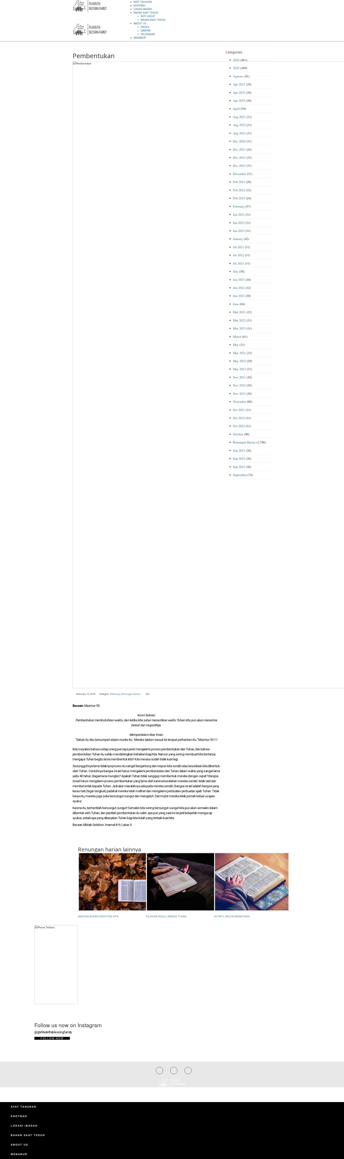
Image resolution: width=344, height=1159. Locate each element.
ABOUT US (139, 23)
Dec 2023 (239, 165)
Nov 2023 (239, 393)
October (238, 434)
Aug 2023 (239, 133)
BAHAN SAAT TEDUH (145, 12)
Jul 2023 (238, 263)
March (237, 336)
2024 (236, 60)
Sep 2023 (239, 467)
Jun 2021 (239, 279)
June (236, 304)
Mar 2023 (239, 328)
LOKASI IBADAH (142, 9)
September (240, 475)
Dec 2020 (239, 141)
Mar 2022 (239, 320)
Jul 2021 (238, 247)
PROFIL (145, 27)
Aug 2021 (239, 117)
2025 (236, 68)
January (238, 239)
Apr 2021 (239, 84)
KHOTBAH (139, 5)
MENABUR (139, 37)
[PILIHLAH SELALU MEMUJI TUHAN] (177, 881)
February (115, 694)
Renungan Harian (130, 694)
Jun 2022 (239, 287)
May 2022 (239, 361)
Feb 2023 (239, 198)
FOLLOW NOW (52, 1038)
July (235, 271)
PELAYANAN (148, 34)
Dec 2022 (239, 157)
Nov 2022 (239, 385)
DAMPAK (146, 30)
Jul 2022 (238, 255)
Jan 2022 (239, 222)
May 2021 (239, 353)
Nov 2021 (239, 377)
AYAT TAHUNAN (142, 2)
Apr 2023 (239, 100)
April (236, 108)
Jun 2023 (239, 296)
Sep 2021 (239, 450)
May (236, 344)
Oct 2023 (239, 426)
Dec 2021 (239, 149)
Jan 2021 (239, 214)
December (239, 174)
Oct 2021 (239, 410)
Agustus (238, 76)
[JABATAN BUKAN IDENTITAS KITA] (109, 881)
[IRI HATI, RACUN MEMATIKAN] (245, 881)
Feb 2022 (239, 190)
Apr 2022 (239, 92)
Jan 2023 (239, 231)
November (239, 401)
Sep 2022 (239, 458)
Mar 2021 (239, 312)
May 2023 (239, 369)
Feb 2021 (239, 182)
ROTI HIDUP (148, 16)
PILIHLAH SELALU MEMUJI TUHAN (166, 916)
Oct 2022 (239, 418)
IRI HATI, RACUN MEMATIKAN (232, 916)
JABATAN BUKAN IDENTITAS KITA (98, 916)
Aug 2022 (239, 125)
